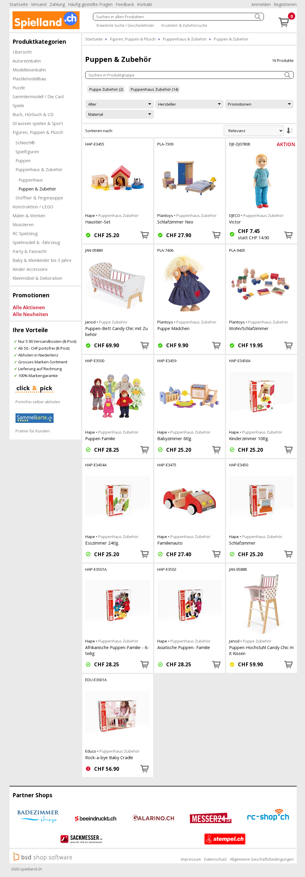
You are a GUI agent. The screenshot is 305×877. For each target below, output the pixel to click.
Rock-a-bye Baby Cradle (109, 757)
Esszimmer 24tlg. (102, 543)
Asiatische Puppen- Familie (183, 647)
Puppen (23, 160)
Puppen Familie (100, 438)
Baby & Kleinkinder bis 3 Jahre (42, 260)
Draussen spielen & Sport (38, 123)
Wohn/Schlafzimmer (249, 328)
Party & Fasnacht (30, 251)
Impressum (191, 859)
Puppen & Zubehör (37, 189)
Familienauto (170, 543)
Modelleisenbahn (29, 70)
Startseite (19, 4)
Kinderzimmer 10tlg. (249, 438)
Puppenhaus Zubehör (118, 215)
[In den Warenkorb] (144, 235)
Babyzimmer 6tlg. (174, 438)
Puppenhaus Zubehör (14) (154, 89)
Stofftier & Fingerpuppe (39, 198)
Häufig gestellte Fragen (90, 4)
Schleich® (25, 143)
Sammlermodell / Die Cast (38, 96)
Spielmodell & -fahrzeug (36, 242)
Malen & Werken (29, 215)
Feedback (125, 4)
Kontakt (144, 4)
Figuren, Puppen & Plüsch (38, 132)
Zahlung (57, 4)
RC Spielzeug (25, 233)
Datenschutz (215, 859)
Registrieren (285, 4)
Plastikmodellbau (29, 79)
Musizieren (23, 224)
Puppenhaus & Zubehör (39, 169)
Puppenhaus (30, 180)
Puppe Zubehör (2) (106, 89)
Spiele (18, 105)
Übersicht (22, 52)
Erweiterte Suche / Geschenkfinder (125, 25)
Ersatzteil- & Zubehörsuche (184, 25)
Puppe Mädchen (173, 328)
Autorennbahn (27, 61)
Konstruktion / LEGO (33, 207)
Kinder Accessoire (30, 269)
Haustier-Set (98, 222)
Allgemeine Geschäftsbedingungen (262, 859)
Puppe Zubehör (113, 322)
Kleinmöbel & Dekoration (37, 278)
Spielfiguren (27, 151)
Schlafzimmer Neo (175, 222)
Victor (235, 222)
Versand (38, 4)
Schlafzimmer (242, 543)
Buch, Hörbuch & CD (33, 114)
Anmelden (261, 4)
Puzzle (19, 87)
